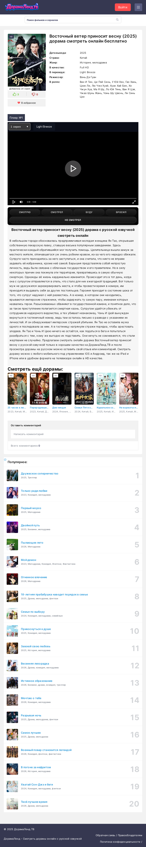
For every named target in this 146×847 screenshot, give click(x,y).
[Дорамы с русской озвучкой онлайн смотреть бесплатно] (22, 7)
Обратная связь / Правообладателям (119, 835)
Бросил (121, 212)
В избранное (28, 102)
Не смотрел (73, 220)
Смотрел (57, 212)
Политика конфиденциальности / (121, 841)
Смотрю (25, 212)
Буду (89, 212)
